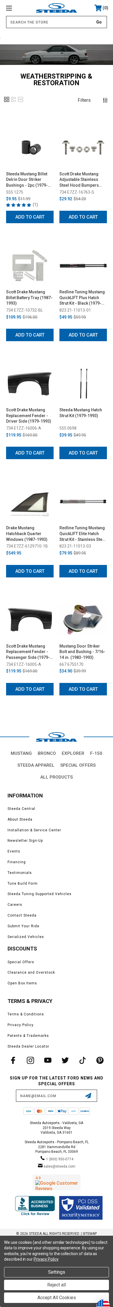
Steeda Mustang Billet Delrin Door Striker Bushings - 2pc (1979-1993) (27, 180)
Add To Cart (30, 217)
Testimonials (20, 873)
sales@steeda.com (59, 1166)
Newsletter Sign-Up (25, 841)
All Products (56, 777)
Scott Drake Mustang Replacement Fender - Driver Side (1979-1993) (28, 415)
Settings (56, 1272)
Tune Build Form (23, 883)
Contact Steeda (22, 915)
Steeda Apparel (35, 765)
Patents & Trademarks (28, 1036)
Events (14, 851)
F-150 (96, 753)
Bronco (47, 753)
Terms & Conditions (26, 1014)
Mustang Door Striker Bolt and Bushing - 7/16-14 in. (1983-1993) (82, 652)
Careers (15, 905)
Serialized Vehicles (26, 937)
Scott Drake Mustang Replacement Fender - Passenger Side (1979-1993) (28, 652)
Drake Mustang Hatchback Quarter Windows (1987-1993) (27, 533)
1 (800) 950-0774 (59, 1159)
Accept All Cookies (56, 1297)
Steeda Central (21, 809)
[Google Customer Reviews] (57, 1182)
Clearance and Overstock (31, 972)
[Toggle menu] (16, 8)
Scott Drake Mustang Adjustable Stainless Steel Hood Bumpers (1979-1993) (79, 180)
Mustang (21, 753)
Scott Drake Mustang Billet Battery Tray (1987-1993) (29, 298)
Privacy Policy (21, 1025)
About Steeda (20, 819)
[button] (6, 101)
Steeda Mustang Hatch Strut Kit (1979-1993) (80, 413)
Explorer (73, 753)
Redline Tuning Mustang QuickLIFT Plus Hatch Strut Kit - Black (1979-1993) (82, 298)
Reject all (56, 1285)
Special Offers (78, 765)
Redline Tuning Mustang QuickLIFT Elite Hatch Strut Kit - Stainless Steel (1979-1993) (82, 534)
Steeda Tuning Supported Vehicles (40, 894)
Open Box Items (22, 983)
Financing (17, 862)
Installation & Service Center (34, 830)
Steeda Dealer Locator (28, 1046)
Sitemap (90, 1234)
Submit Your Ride (23, 926)
